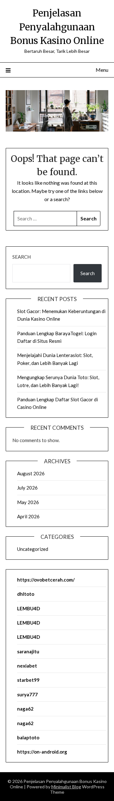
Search (21, 257)
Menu (102, 70)
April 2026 (28, 516)
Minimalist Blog (66, 786)
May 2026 (28, 502)
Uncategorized (32, 549)
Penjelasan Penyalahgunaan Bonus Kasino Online (57, 26)
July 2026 (27, 487)
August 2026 (31, 473)
